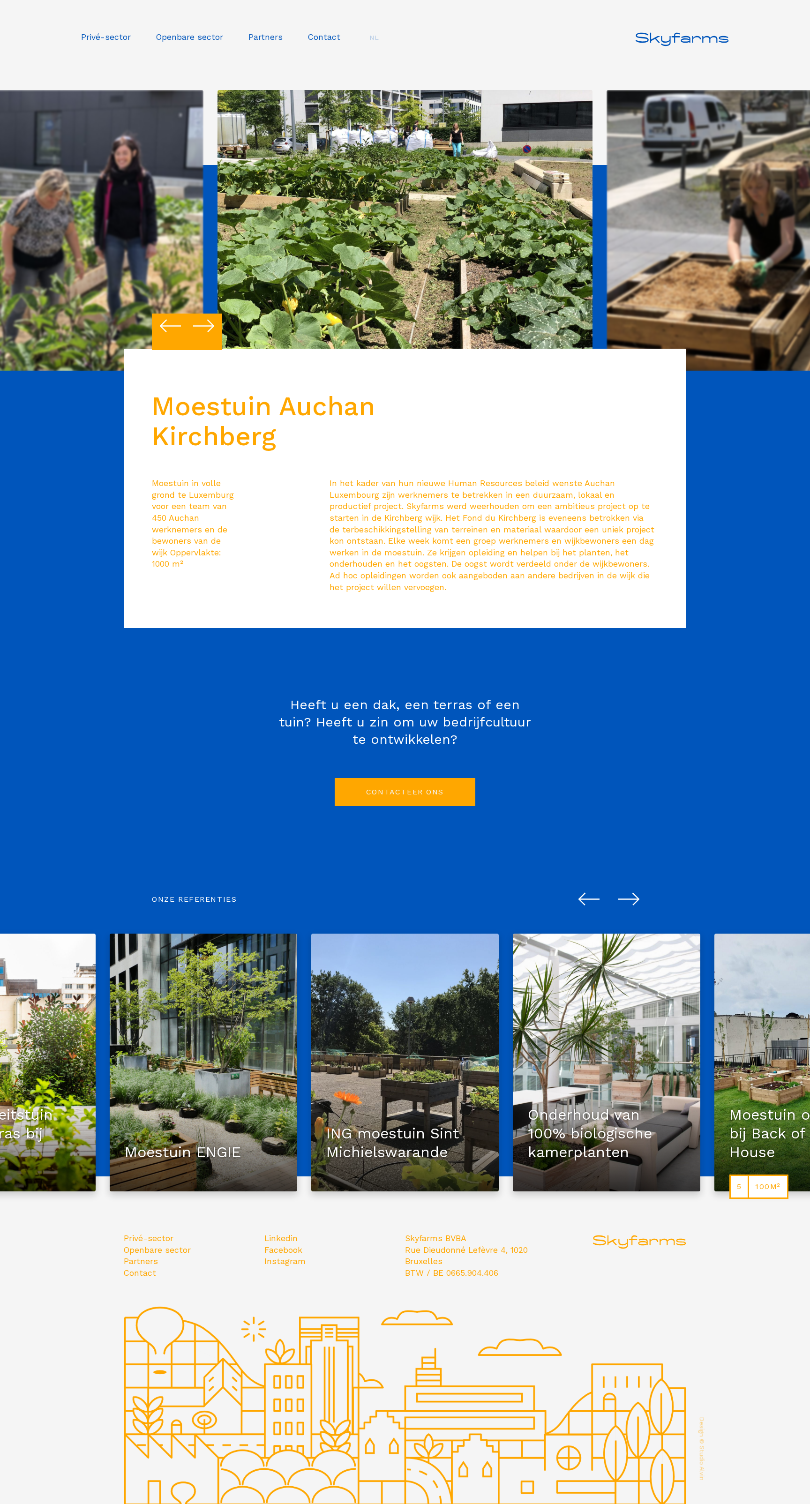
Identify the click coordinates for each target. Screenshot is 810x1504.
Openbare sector (189, 37)
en (374, 67)
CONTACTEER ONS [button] (405, 791)
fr (373, 53)
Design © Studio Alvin (701, 1449)
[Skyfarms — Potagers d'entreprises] (682, 53)
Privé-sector (106, 37)
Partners (265, 37)
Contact (324, 37)
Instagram (285, 1261)
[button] (170, 326)
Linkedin (281, 1238)
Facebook (283, 1250)
